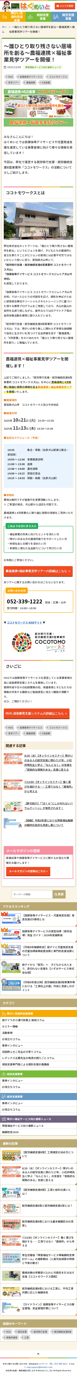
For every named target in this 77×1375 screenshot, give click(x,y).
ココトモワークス (58, 76)
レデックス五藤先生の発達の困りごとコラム (28, 1058)
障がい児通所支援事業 (17, 17)
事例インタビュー (12, 1045)
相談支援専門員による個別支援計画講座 (25, 1064)
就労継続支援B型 (62, 1331)
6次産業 (46, 82)
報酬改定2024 (10, 1132)
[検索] (59, 894)
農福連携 (30, 82)
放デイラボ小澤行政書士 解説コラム (23, 1020)
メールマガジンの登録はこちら (27, 871)
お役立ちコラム (11, 1039)
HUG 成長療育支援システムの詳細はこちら (35, 713)
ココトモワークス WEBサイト (25, 622)
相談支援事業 (43, 17)
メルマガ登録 (66, 5)
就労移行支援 (40, 1331)
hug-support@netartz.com (39, 1367)
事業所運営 (11, 1337)
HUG (10, 76)
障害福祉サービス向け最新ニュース (23, 1126)
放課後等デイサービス (31, 76)
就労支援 (22, 1331)
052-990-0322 (61, 1363)
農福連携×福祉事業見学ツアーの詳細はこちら (36, 571)
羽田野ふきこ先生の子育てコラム (21, 1052)
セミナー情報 (10, 1026)
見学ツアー (13, 82)
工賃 (26, 1337)
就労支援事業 (68, 17)
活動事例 (7, 1033)
